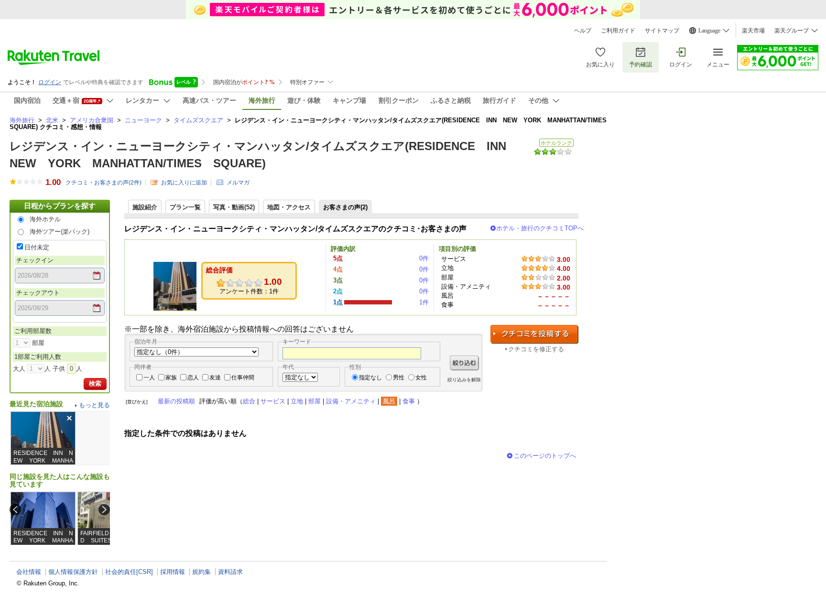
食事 (408, 401)
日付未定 (36, 247)
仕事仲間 (242, 377)
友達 (215, 377)
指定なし (370, 377)
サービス (273, 401)
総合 (249, 401)
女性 (421, 377)
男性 (398, 377)
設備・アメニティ (351, 401)
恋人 (193, 377)
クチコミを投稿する (534, 334)
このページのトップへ (545, 455)
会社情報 (28, 571)
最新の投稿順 (176, 401)
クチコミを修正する (536, 349)
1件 (424, 302)
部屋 (314, 401)
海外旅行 (22, 120)
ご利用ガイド (618, 30)
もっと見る (94, 405)
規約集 (201, 571)
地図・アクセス (289, 207)
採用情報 (172, 571)
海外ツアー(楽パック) (59, 231)
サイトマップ (662, 30)
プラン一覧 (185, 207)
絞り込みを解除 (464, 379)
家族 (171, 377)
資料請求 (230, 571)
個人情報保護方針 (73, 571)
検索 (95, 383)
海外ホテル (45, 219)
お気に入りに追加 (184, 182)
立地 (297, 401)
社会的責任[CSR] (129, 571)
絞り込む (464, 363)
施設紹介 (144, 207)
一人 (149, 377)
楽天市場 (753, 30)
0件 (424, 258)
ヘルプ (582, 30)
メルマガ (238, 182)
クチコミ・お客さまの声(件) (103, 182)
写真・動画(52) (234, 207)
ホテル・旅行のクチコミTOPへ (540, 228)
